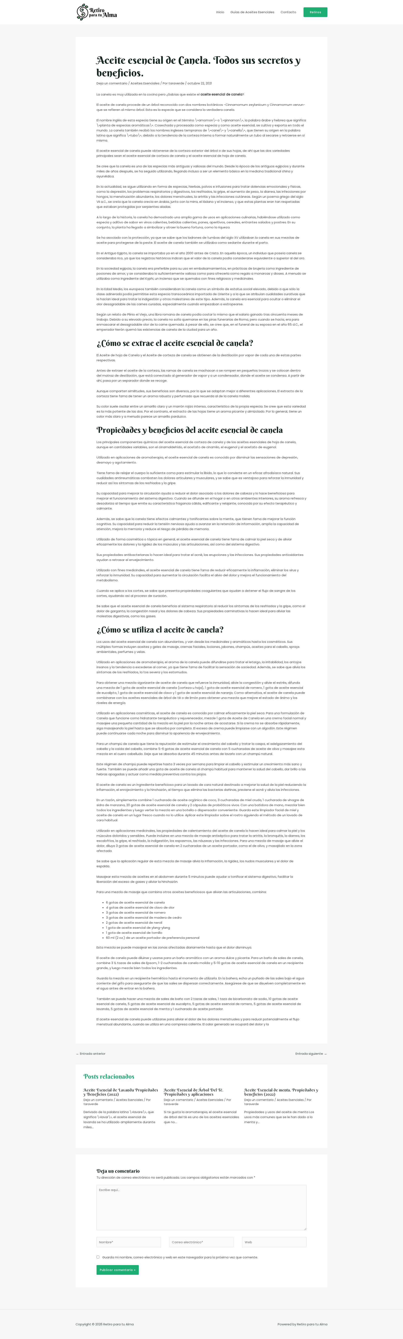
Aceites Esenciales (145, 83)
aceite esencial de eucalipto (168, 1004)
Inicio (220, 12)
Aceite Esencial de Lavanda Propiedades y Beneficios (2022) (121, 1092)
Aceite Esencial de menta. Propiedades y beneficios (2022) (281, 1092)
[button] (316, 12)
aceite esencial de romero (231, 1004)
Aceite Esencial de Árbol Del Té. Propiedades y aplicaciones (193, 1092)
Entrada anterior (90, 1053)
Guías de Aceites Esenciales (252, 12)
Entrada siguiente (311, 1053)
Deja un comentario (112, 83)
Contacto (288, 12)
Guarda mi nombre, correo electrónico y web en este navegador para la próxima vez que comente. (180, 1257)
